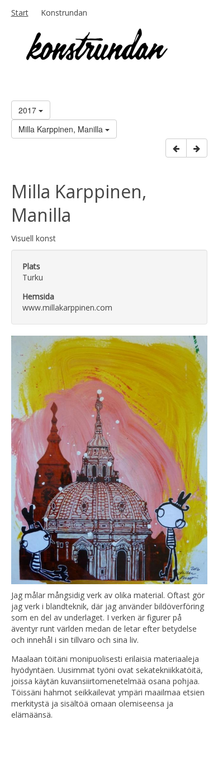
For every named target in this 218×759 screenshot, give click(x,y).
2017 (28, 110)
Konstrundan (64, 12)
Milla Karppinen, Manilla (61, 129)
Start (20, 12)
